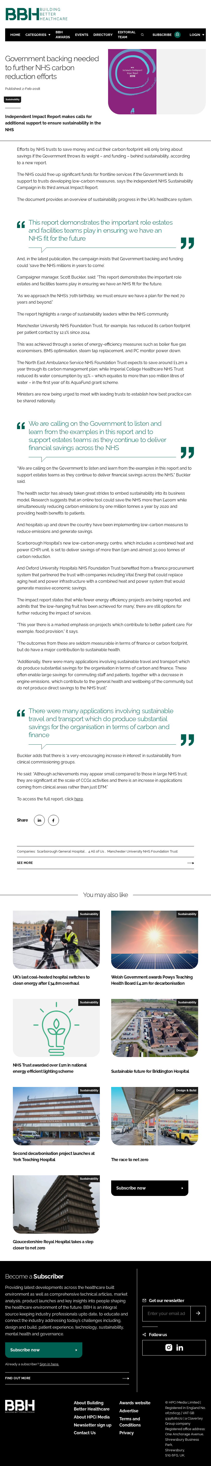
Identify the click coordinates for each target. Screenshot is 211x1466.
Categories (35, 35)
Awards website (135, 1402)
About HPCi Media (92, 1417)
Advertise (128, 1410)
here (78, 799)
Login (195, 35)
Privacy (126, 1432)
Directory (103, 35)
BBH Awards (63, 34)
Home (15, 35)
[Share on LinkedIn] (39, 820)
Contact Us (85, 1432)
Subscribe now (131, 1188)
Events (81, 35)
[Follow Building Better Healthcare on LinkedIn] (179, 1349)
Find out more (17, 1378)
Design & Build (186, 1090)
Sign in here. (49, 1364)
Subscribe (162, 35)
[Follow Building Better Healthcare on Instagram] (169, 1349)
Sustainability (13, 99)
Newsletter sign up (92, 1425)
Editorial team (127, 34)
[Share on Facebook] (53, 820)
